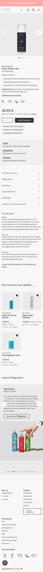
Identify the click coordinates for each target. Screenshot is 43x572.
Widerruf (5, 531)
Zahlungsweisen (7, 528)
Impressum (5, 543)
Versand (33, 114)
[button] (17, 295)
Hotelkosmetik (7, 493)
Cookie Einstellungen (9, 540)
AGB (3, 534)
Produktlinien (27, 493)
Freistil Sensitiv (6, 313)
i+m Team (5, 496)
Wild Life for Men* (7, 66)
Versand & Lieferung (9, 525)
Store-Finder (27, 499)
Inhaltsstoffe (27, 496)
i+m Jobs (5, 499)
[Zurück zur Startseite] (6, 9)
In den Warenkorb (24, 120)
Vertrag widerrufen (30, 511)
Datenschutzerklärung (9, 537)
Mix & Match (26, 313)
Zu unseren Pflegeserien (16, 416)
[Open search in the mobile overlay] (21, 10)
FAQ (3, 521)
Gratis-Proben (28, 502)
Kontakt (26, 506)
